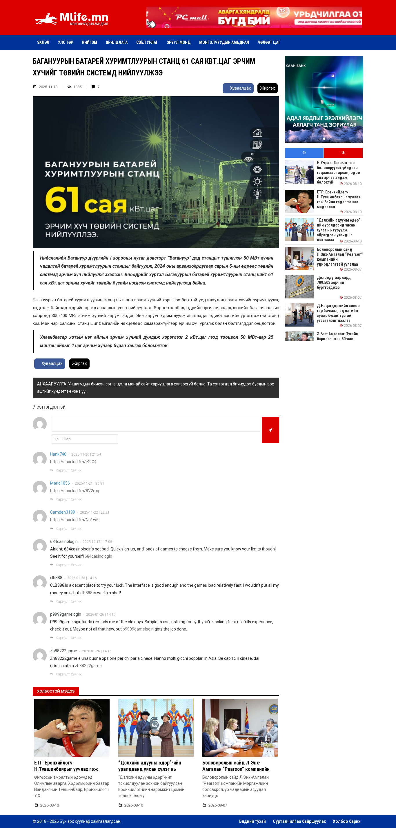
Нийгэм (89, 42)
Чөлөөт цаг (269, 42)
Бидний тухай (252, 821)
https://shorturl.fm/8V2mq (74, 490)
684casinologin (64, 541)
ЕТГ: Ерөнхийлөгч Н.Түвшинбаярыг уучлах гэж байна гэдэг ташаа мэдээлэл (67, 769)
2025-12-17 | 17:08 (97, 542)
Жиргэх (267, 88)
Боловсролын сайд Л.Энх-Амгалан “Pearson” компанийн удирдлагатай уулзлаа (236, 769)
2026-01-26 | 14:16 (82, 578)
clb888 (56, 577)
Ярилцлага (117, 42)
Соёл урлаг (147, 42)
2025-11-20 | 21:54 (86, 454)
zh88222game (63, 650)
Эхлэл (43, 42)
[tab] (304, 153)
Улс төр (65, 42)
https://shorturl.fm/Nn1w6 (74, 519)
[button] (254, 24)
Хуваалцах (240, 88)
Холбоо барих (346, 821)
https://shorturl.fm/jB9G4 (73, 461)
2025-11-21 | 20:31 (89, 483)
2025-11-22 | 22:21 (95, 512)
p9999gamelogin (65, 614)
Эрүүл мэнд (178, 42)
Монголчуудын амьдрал (224, 42)
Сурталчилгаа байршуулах (299, 821)
